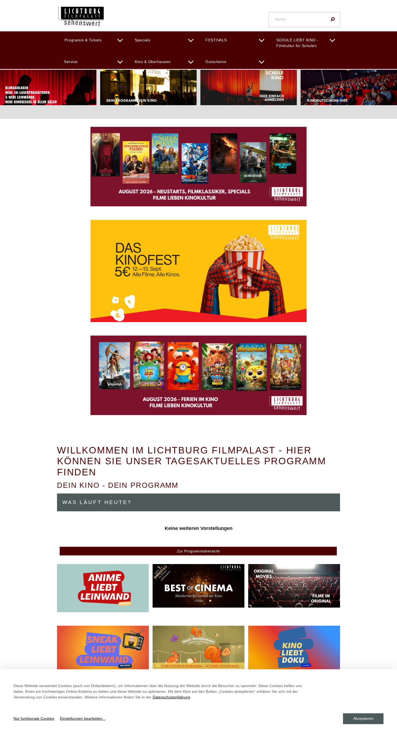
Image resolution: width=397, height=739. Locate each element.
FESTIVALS (216, 40)
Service (71, 61)
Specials (142, 40)
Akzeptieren (363, 718)
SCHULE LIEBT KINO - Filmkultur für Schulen (297, 43)
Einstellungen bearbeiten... (83, 718)
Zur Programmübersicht (198, 551)
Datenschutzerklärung (171, 697)
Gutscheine (216, 61)
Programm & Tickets (83, 40)
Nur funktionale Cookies (34, 718)
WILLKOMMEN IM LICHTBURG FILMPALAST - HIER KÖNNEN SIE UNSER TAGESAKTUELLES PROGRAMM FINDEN (191, 461)
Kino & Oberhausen (153, 61)
